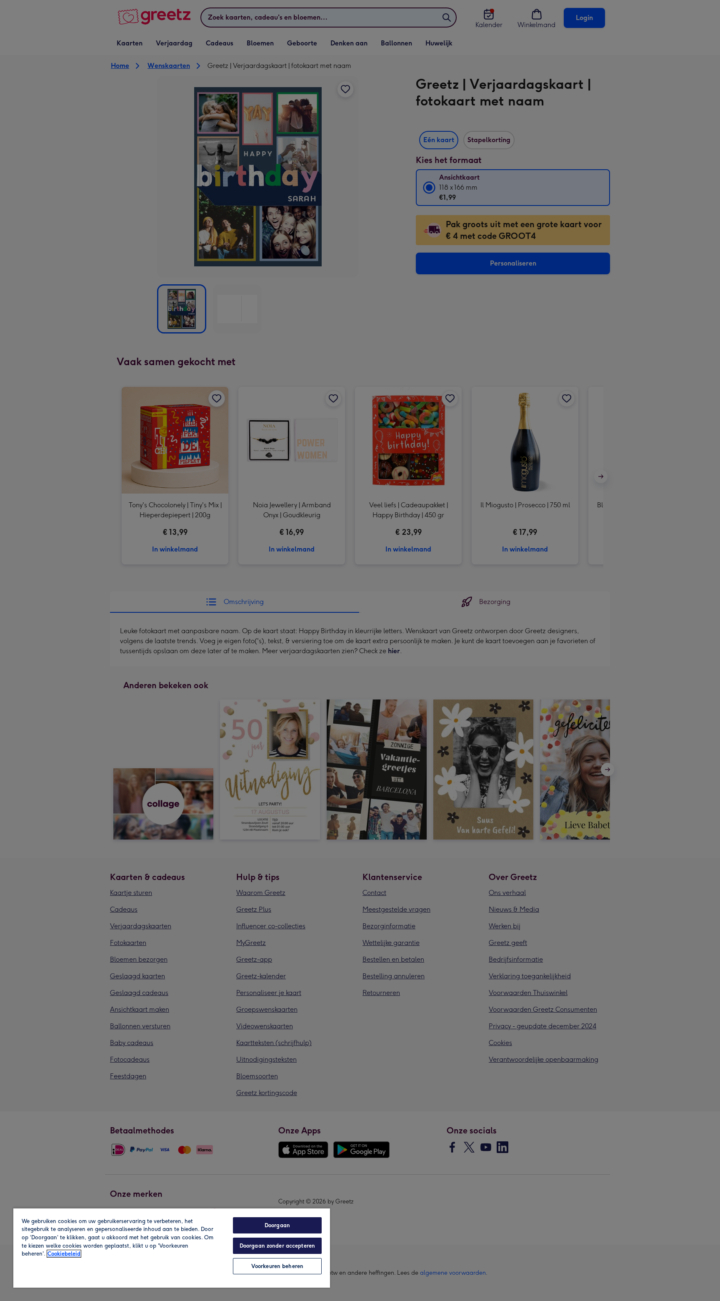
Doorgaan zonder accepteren (277, 1246)
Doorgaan (277, 1225)
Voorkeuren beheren (277, 1266)
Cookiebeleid (64, 1254)
